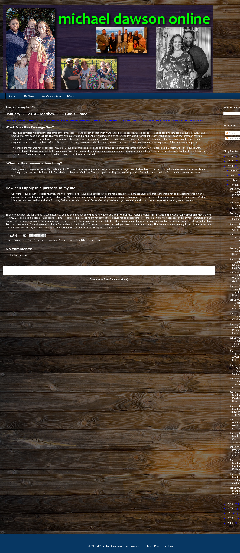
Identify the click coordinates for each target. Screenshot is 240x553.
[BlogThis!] (34, 235)
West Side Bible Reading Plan (85, 240)
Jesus (44, 240)
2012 (230, 508)
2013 (230, 503)
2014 (230, 166)
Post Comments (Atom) (116, 279)
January (235, 184)
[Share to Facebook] (41, 235)
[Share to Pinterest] (44, 235)
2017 (230, 161)
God (30, 240)
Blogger (170, 546)
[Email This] (31, 235)
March (234, 175)
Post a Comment (18, 255)
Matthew (52, 240)
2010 (230, 518)
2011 (230, 513)
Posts (231, 133)
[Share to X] (37, 235)
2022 (230, 156)
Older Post (205, 270)
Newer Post (13, 270)
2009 (230, 523)
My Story (29, 96)
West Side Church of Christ (58, 96)
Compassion (20, 240)
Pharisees (63, 240)
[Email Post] (24, 235)
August (234, 170)
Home (12, 96)
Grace (36, 240)
